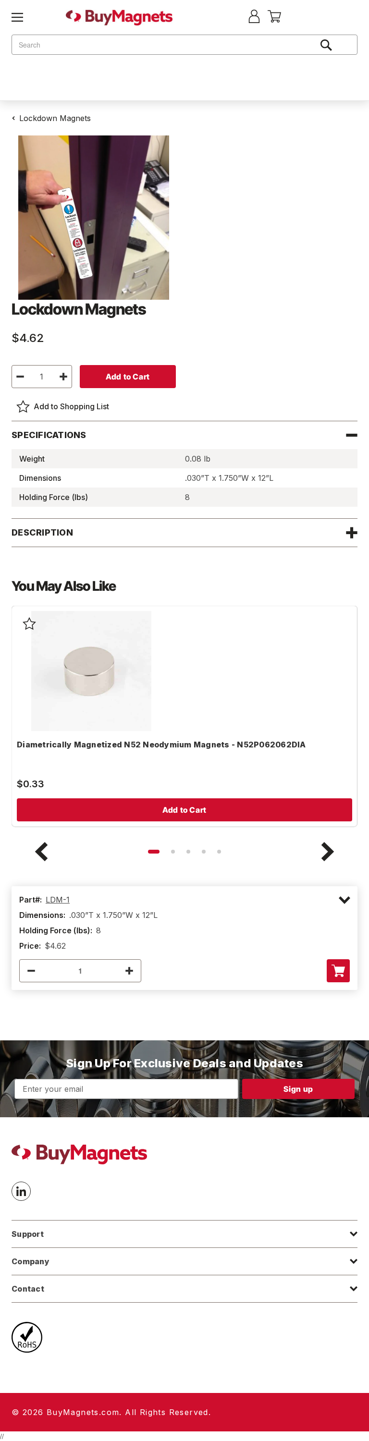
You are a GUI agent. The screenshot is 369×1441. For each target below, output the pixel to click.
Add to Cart (184, 810)
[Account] (254, 17)
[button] (154, 852)
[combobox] (184, 45)
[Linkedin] (21, 1191)
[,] (91, 671)
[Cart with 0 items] (274, 19)
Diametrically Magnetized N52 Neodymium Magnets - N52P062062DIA (161, 744)
